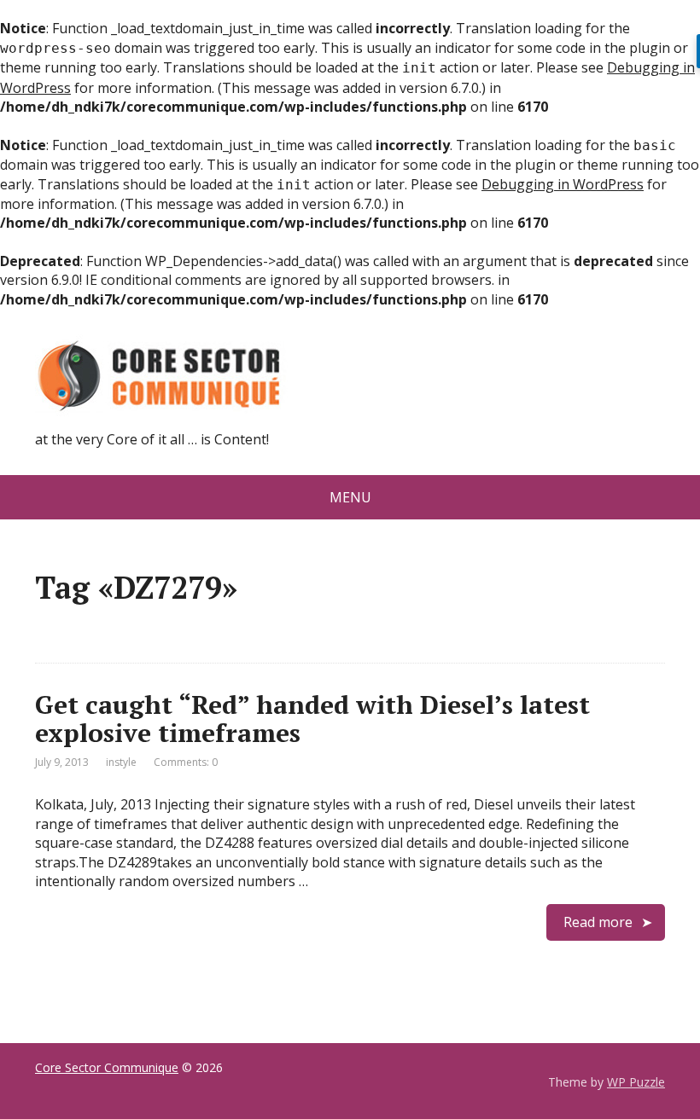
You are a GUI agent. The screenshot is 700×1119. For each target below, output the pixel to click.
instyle (121, 762)
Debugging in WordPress (562, 184)
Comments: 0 (186, 762)
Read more (598, 922)
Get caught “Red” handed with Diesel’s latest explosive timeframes (312, 718)
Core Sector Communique (106, 1067)
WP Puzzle (636, 1082)
